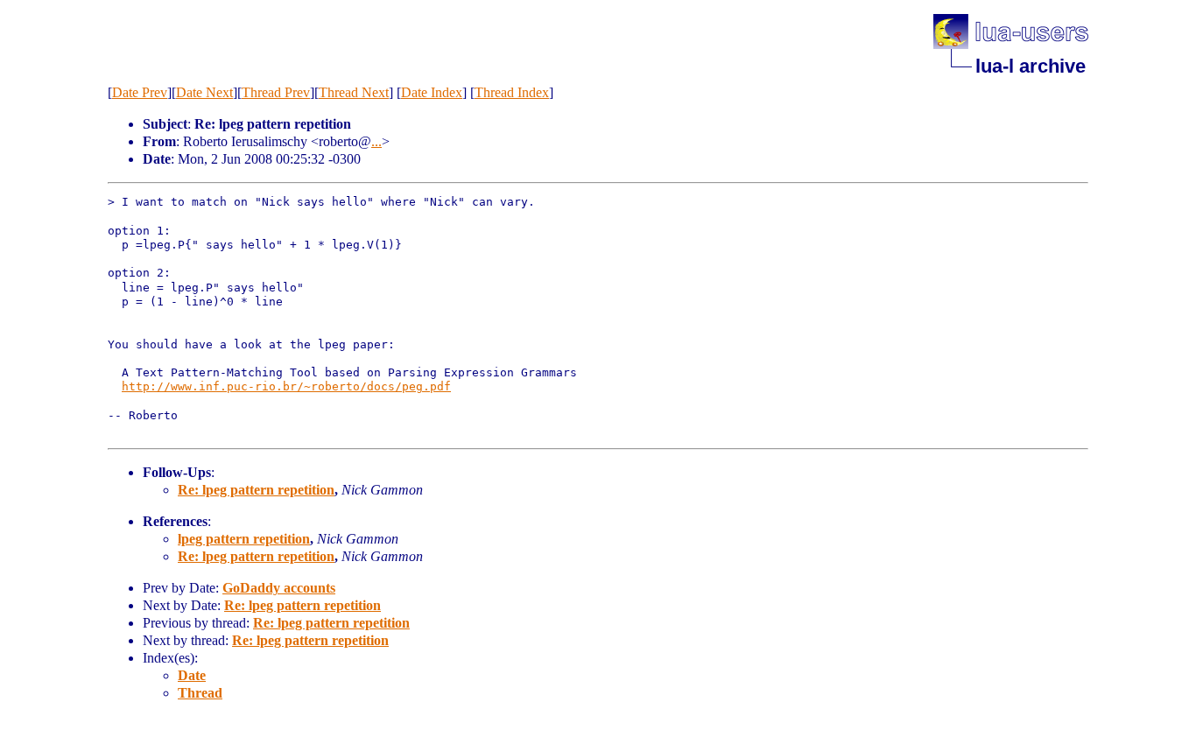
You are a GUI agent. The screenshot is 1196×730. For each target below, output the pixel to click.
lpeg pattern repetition (244, 538)
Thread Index (512, 92)
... (376, 141)
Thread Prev (276, 92)
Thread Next (354, 92)
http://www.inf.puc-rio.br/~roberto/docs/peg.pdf (286, 386)
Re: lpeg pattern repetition (256, 489)
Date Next (204, 92)
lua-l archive (1030, 66)
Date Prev (139, 92)
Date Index (431, 92)
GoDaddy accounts (278, 587)
